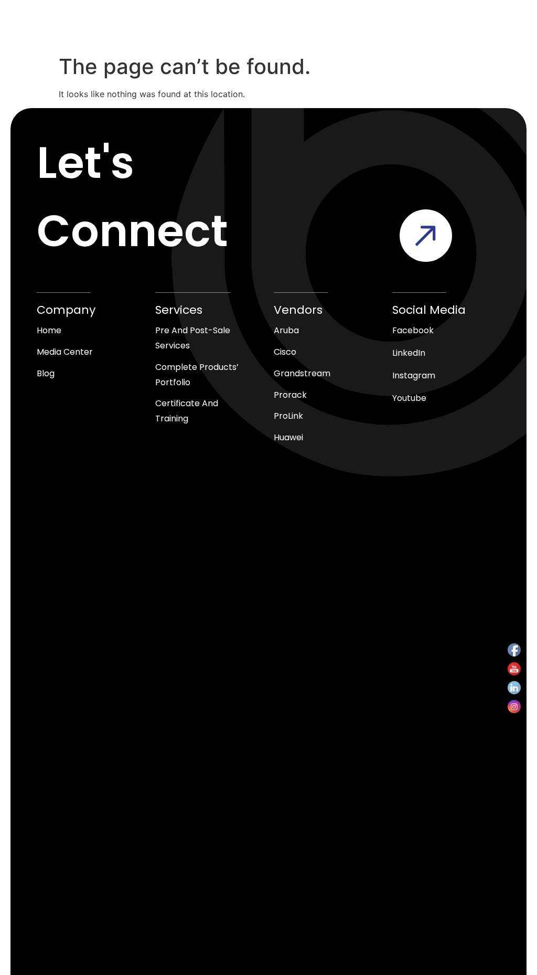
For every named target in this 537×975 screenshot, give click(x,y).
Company (66, 310)
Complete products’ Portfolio (197, 374)
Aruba (286, 330)
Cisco (285, 352)
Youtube (409, 398)
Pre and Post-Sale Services (192, 338)
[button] (441, 30)
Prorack (290, 395)
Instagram (413, 375)
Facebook (413, 330)
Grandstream (302, 373)
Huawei (288, 437)
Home (49, 330)
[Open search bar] (230, 30)
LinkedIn (408, 353)
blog (46, 373)
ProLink (288, 416)
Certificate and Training (186, 411)
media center (65, 352)
